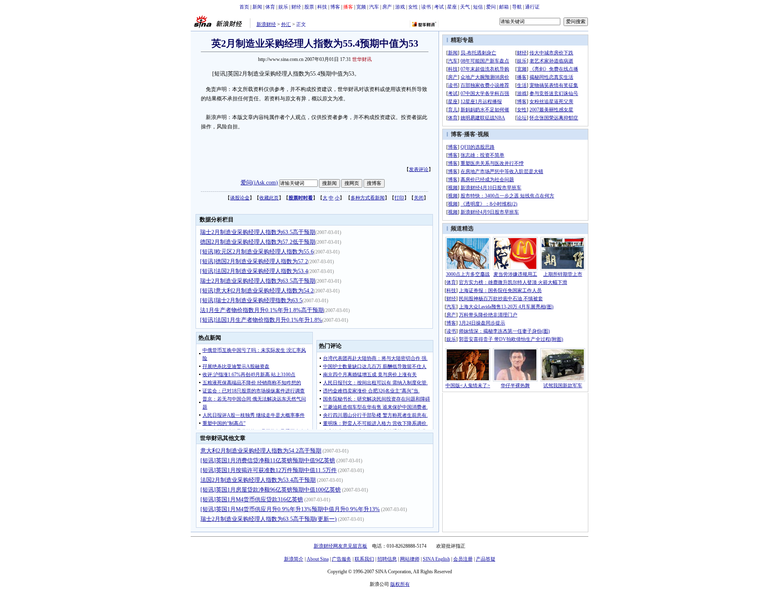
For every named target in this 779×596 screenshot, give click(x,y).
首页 (244, 7)
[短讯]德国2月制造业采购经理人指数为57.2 (254, 261)
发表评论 (418, 169)
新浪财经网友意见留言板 (340, 546)
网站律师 (410, 559)
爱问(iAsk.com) (259, 183)
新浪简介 (293, 559)
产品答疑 (485, 559)
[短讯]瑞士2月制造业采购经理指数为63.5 (251, 300)
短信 (478, 7)
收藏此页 (269, 198)
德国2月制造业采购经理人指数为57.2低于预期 (257, 242)
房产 (387, 7)
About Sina (318, 559)
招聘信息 (387, 559)
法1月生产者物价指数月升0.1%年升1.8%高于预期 (262, 310)
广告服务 (341, 559)
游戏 (400, 7)
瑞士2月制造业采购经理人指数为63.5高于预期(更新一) (268, 519)
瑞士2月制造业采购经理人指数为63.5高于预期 (257, 232)
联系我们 (364, 559)
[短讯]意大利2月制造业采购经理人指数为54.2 (257, 291)
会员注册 (463, 559)
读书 (426, 7)
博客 (335, 7)
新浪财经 (266, 24)
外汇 (286, 24)
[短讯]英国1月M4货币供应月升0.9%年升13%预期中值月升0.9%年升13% (290, 509)
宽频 (361, 7)
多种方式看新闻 (368, 198)
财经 (296, 7)
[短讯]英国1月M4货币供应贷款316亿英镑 (251, 499)
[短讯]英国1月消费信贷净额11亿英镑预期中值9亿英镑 (267, 460)
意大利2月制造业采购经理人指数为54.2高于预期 (260, 451)
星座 (452, 7)
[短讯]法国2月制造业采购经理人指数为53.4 (254, 271)
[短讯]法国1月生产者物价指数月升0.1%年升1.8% (261, 320)
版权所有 (400, 584)
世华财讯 (362, 59)
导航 (517, 7)
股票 (309, 7)
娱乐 (283, 7)
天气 (465, 7)
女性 (413, 7)
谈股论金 (240, 198)
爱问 (491, 7)
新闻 (257, 7)
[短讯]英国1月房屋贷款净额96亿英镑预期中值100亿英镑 (270, 490)
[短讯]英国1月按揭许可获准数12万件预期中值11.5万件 (268, 470)
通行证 (532, 7)
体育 (270, 7)
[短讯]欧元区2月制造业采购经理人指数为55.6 (257, 252)
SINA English (436, 559)
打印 (399, 198)
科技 (322, 7)
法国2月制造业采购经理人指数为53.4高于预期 (258, 480)
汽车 (374, 7)
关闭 (419, 198)
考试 (439, 7)
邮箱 (504, 7)
